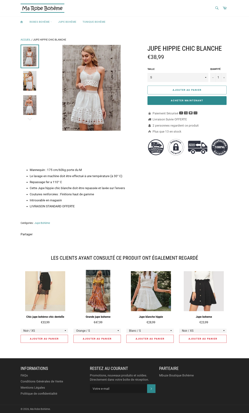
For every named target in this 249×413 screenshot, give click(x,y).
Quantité (215, 69)
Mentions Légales (33, 387)
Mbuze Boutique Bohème (176, 375)
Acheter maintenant (187, 100)
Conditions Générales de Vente (42, 381)
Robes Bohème (40, 21)
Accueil (26, 39)
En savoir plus (212, 211)
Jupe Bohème (67, 21)
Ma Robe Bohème (40, 409)
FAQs (24, 375)
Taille (151, 69)
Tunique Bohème (94, 21)
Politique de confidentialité (39, 393)
